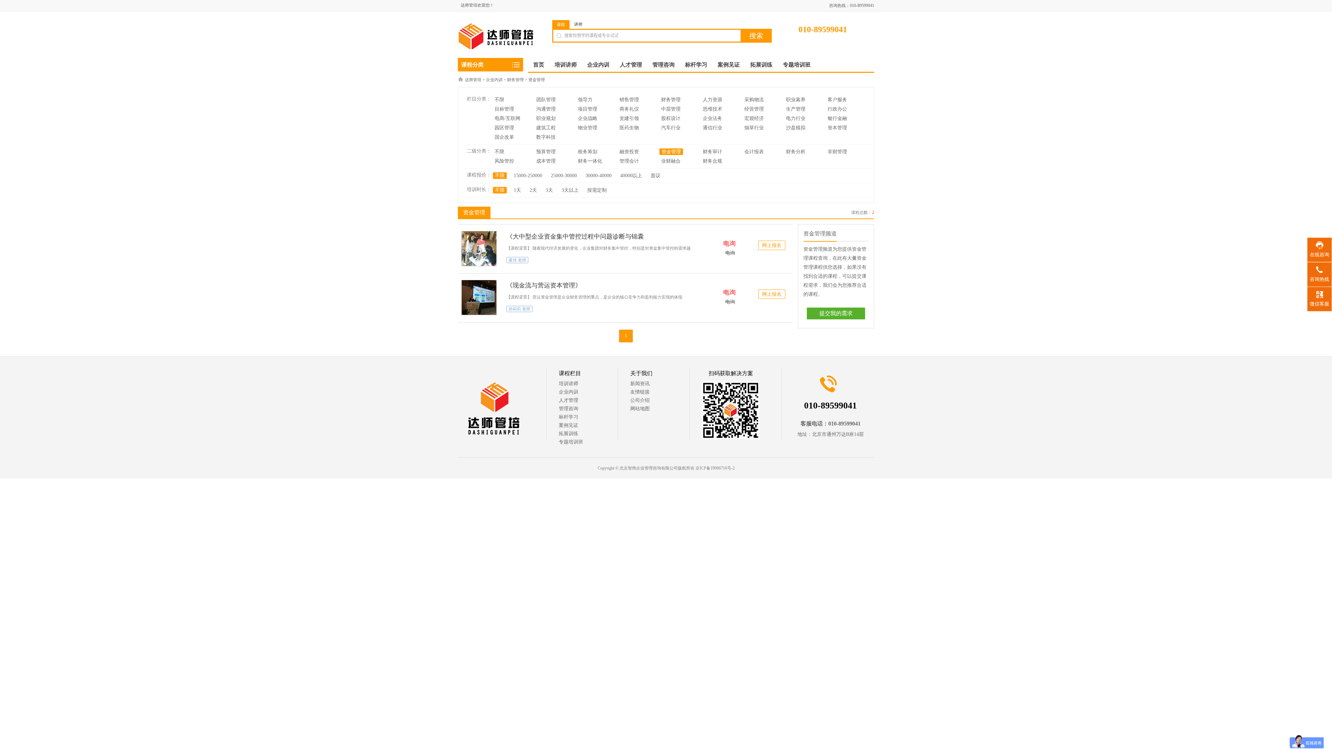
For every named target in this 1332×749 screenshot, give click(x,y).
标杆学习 (568, 417)
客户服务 (837, 99)
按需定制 (597, 190)
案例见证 (568, 425)
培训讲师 (568, 383)
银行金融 (837, 118)
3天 (549, 190)
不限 (499, 99)
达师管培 (473, 79)
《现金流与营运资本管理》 (543, 285)
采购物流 (754, 99)
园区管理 (504, 127)
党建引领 (629, 118)
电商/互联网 (507, 118)
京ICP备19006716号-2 (715, 468)
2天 (533, 190)
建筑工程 (546, 127)
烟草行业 (754, 127)
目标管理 (504, 109)
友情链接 (640, 392)
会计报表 (754, 151)
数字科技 (546, 137)
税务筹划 (587, 151)
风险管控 (504, 161)
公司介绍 (640, 400)
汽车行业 (671, 127)
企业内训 (494, 79)
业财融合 (671, 161)
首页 (538, 65)
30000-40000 (599, 175)
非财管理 (837, 151)
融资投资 (629, 151)
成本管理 (546, 161)
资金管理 (536, 79)
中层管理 (671, 109)
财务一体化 (590, 161)
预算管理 (546, 151)
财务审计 (712, 151)
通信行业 (712, 127)
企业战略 (587, 118)
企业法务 (712, 118)
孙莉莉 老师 (519, 309)
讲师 (578, 24)
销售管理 (629, 99)
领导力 (585, 99)
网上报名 (772, 245)
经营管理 (754, 109)
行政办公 (837, 109)
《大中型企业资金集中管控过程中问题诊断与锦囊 (575, 236)
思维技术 (712, 109)
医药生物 (629, 127)
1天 (517, 190)
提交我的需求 (836, 313)
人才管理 (568, 400)
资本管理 (837, 127)
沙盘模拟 (795, 127)
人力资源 (712, 99)
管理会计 (629, 161)
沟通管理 (546, 109)
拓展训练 (568, 433)
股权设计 (671, 118)
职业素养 (795, 99)
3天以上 (570, 190)
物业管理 (587, 127)
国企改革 (504, 137)
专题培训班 (571, 442)
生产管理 (795, 109)
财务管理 (515, 79)
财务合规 (712, 161)
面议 (655, 175)
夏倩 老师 (517, 260)
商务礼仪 (629, 109)
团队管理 (546, 99)
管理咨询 (568, 408)
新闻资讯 (640, 383)
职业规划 (546, 118)
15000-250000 (528, 175)
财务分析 (795, 151)
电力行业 (795, 118)
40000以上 (631, 175)
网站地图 (640, 408)
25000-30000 (564, 175)
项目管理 (587, 109)
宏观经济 (754, 118)
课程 (561, 24)
